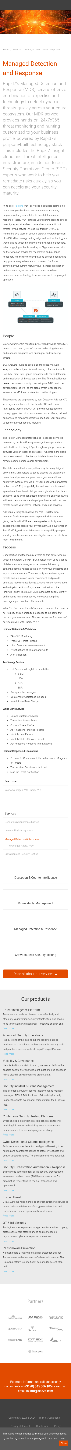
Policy (57, 1426)
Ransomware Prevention (19, 1248)
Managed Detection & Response (22, 839)
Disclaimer (42, 1426)
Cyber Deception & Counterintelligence (28, 1142)
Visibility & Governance (18, 1061)
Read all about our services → (36, 973)
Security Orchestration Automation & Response (34, 1167)
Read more (8, 1028)
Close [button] (64, 1443)
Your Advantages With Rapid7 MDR (23, 790)
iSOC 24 (9, 3)
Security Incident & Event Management (28, 1086)
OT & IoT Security (14, 1223)
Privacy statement (20, 1426)
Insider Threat (12, 1197)
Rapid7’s (19, 205)
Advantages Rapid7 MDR (21, 845)
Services (17, 49)
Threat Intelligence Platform (21, 1010)
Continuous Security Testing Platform (28, 1116)
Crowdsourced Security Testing (21, 854)
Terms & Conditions (49, 1417)
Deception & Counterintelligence (22, 822)
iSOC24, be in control (35, 1407)
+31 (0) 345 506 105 (38, 1386)
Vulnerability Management (19, 830)
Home (6, 49)
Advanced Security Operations (23, 1035)
